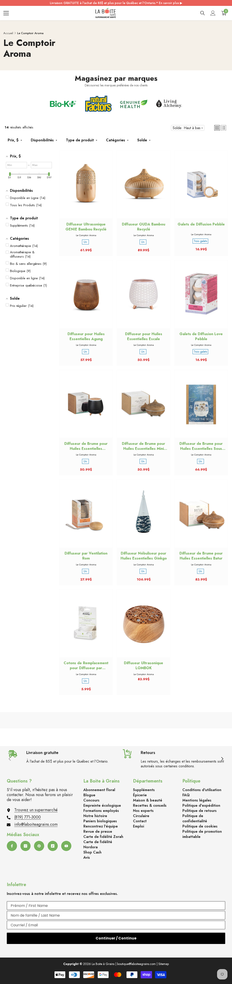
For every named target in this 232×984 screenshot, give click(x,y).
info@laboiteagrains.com (36, 824)
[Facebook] (12, 846)
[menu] (6, 13)
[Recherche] (202, 13)
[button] (217, 127)
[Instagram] (25, 846)
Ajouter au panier (86, 188)
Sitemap (163, 964)
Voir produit (143, 188)
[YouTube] (66, 846)
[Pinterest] (39, 846)
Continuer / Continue (116, 938)
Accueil (8, 33)
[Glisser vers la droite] (222, 759)
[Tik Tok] (53, 846)
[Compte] (212, 13)
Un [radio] (85, 242)
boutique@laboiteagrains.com (136, 964)
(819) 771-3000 (27, 817)
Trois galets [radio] (200, 241)
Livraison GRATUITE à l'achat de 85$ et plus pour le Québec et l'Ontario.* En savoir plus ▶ (116, 3)
